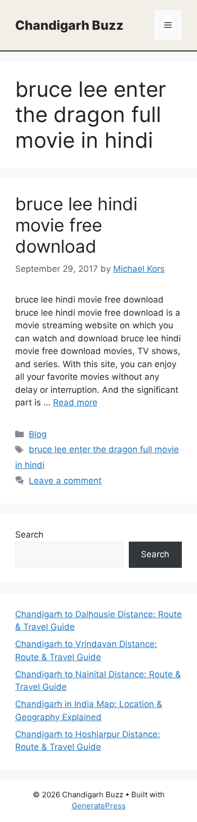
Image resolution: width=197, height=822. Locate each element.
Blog (37, 434)
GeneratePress (99, 805)
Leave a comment (65, 481)
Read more (75, 402)
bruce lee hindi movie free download (76, 225)
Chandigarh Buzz (69, 25)
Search (29, 535)
